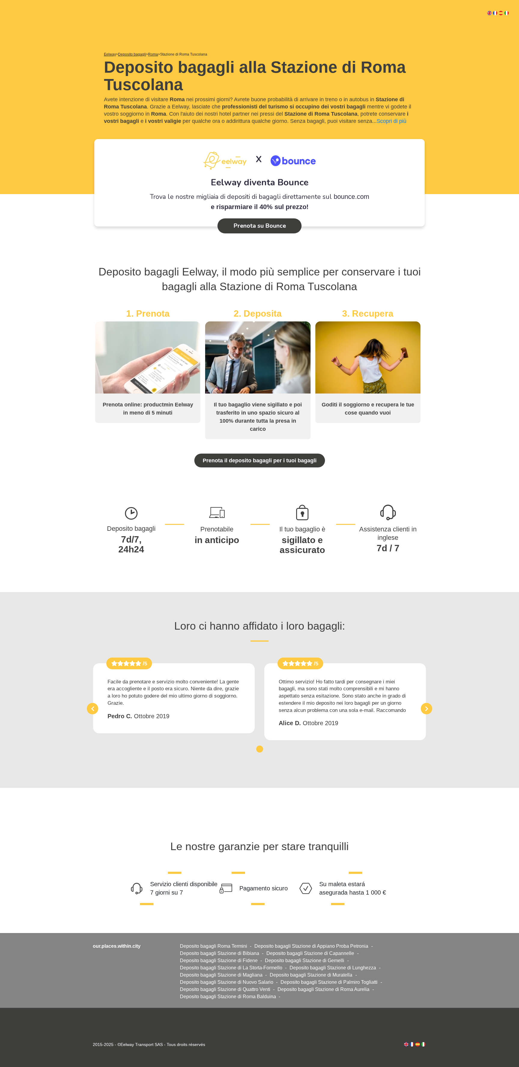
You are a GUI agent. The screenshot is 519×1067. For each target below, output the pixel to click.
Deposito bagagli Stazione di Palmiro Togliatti (329, 982)
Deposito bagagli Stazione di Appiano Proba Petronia (311, 946)
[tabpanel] (174, 698)
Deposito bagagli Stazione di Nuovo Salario (226, 982)
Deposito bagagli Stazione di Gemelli (304, 960)
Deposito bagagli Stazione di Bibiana (219, 953)
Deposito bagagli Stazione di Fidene (219, 960)
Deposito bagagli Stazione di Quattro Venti (225, 989)
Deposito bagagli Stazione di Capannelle (310, 953)
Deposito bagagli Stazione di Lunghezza (333, 967)
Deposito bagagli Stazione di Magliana (221, 974)
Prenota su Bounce (259, 226)
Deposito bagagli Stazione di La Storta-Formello (231, 967)
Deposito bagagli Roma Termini (213, 946)
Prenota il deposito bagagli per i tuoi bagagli (260, 461)
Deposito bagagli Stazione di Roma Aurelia (323, 989)
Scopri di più (391, 121)
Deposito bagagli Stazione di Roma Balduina (228, 996)
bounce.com (351, 196)
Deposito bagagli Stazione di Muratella (311, 974)
